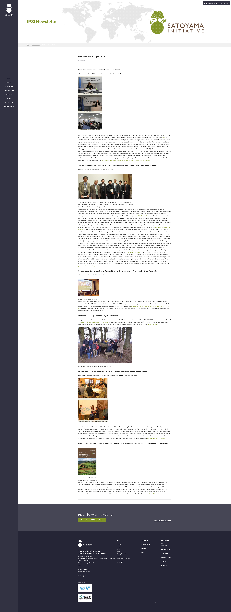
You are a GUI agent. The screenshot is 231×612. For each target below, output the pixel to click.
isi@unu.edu (85, 576)
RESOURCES (9, 103)
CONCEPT (9, 82)
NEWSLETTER (9, 107)
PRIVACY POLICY (166, 557)
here (163, 137)
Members (119, 551)
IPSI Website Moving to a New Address (216, 3)
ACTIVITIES (9, 86)
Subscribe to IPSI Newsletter (91, 520)
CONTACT (164, 561)
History (118, 549)
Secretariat (119, 556)
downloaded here (152, 324)
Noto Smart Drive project (133, 252)
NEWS (9, 99)
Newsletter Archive (162, 520)
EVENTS (9, 94)
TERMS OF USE (165, 549)
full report (94, 266)
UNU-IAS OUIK (142, 216)
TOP (28, 45)
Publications (164, 545)
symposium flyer (83, 266)
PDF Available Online (154, 494)
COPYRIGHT (165, 553)
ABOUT (9, 78)
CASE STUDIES (9, 90)
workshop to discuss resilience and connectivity (93, 322)
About (118, 547)
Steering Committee (122, 554)
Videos (162, 543)
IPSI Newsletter (36, 45)
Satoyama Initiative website (156, 438)
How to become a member (123, 558)
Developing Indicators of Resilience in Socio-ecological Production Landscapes (126, 160)
